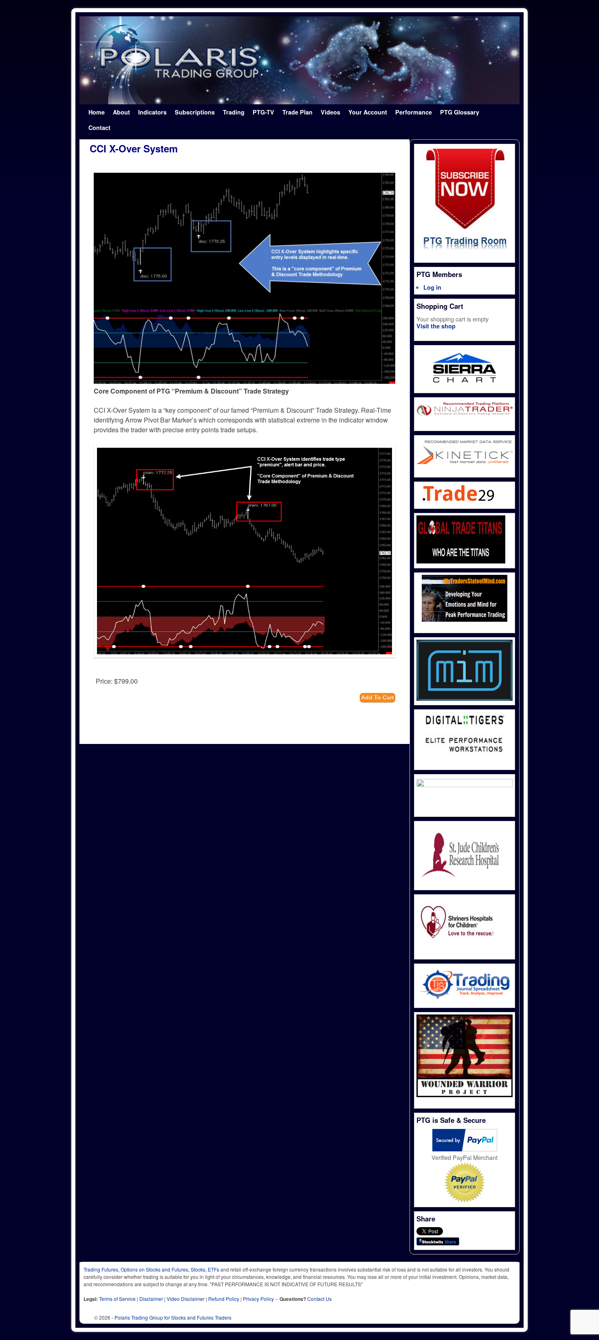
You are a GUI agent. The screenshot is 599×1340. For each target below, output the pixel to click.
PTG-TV (263, 112)
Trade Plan (297, 112)
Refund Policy (223, 1298)
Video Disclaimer (186, 1298)
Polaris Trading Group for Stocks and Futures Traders (173, 1317)
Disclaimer (151, 1298)
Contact (99, 127)
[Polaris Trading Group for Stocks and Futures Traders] (299, 60)
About (121, 112)
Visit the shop (436, 326)
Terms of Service (117, 1298)
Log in (432, 287)
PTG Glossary (459, 112)
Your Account (367, 112)
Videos (330, 112)
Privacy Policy (258, 1298)
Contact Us (319, 1298)
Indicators (152, 112)
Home (96, 112)
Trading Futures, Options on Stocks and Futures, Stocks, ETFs (151, 1269)
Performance (413, 112)
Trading (233, 112)
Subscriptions (195, 112)
